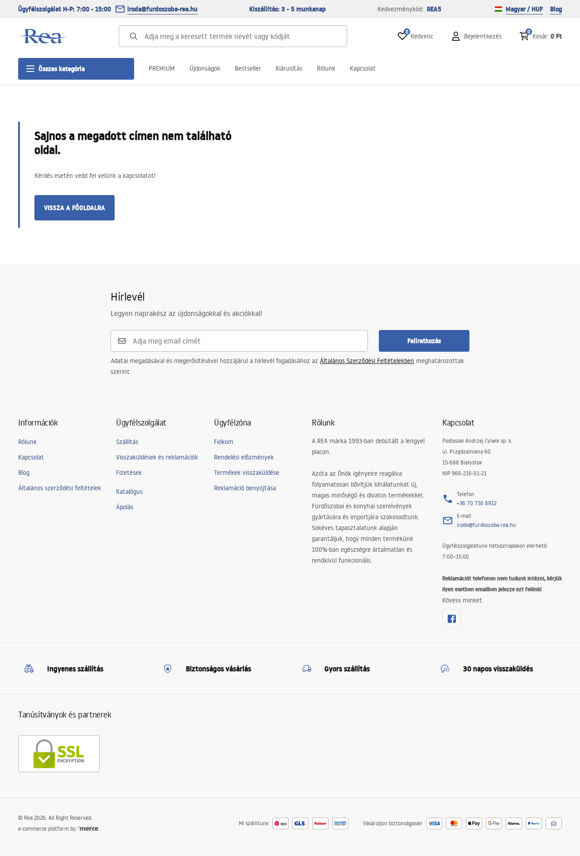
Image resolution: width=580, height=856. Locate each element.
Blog (556, 9)
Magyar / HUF (524, 9)
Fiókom (223, 442)
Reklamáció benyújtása (245, 488)
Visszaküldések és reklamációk (157, 457)
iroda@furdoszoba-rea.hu (162, 9)
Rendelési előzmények (244, 457)
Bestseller (248, 68)
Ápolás (124, 507)
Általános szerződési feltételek (59, 488)
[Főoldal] (43, 36)
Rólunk (326, 68)
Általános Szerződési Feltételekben (367, 361)
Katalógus (129, 492)
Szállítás (127, 442)
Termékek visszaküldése (246, 473)
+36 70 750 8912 (477, 503)
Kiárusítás (289, 68)
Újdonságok (204, 68)
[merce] (88, 828)
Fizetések (129, 473)
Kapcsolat (363, 68)
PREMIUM (162, 68)
